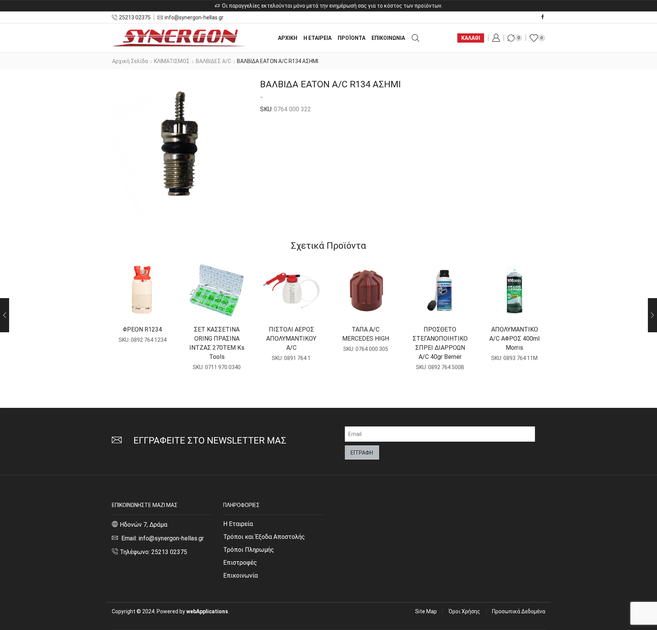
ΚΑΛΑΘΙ (470, 38)
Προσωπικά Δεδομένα (518, 611)
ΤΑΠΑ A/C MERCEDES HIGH (365, 334)
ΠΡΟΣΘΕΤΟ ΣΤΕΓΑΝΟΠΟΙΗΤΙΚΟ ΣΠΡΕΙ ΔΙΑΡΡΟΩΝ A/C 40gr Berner (440, 343)
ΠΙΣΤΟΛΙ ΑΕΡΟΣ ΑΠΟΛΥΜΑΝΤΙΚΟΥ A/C (291, 338)
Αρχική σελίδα (130, 61)
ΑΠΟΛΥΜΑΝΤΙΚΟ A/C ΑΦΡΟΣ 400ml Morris (514, 338)
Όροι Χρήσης (464, 611)
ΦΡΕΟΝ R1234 (142, 329)
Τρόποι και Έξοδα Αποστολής (264, 536)
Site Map (426, 611)
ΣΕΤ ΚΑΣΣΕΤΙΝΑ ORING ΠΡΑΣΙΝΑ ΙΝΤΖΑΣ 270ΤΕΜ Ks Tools (216, 343)
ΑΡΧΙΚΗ (287, 38)
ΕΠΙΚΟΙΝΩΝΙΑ (388, 38)
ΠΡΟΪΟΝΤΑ (351, 38)
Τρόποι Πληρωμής (248, 549)
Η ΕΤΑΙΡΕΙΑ (317, 38)
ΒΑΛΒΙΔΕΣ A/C (213, 61)
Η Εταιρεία (238, 523)
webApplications (207, 611)
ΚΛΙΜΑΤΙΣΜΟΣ (172, 61)
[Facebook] (542, 17)
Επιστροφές (240, 562)
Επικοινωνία (240, 575)
